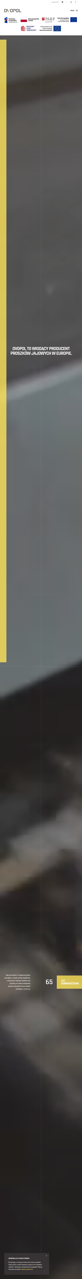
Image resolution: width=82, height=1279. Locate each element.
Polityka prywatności (26, 1269)
